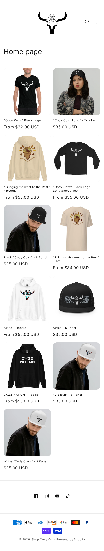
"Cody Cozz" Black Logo (22, 120)
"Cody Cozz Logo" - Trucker (74, 120)
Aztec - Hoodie (15, 328)
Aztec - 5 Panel (64, 328)
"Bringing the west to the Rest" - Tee (76, 259)
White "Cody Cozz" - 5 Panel (25, 461)
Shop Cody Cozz (44, 539)
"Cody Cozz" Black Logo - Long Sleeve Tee (73, 189)
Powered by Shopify (70, 539)
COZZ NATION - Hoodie (21, 394)
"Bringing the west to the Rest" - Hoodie (27, 189)
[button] (6, 22)
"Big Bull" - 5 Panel (67, 394)
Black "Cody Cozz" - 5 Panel (25, 257)
